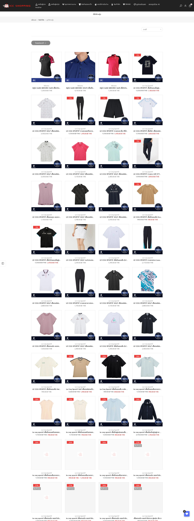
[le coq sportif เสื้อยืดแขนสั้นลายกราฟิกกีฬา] (147, 368)
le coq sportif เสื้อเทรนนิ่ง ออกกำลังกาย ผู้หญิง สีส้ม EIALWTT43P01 (58, 518)
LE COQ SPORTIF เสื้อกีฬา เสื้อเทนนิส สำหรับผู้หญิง (152, 131)
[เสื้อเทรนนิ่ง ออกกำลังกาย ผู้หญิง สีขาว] (147, 497)
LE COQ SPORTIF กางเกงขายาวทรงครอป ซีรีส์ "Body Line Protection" (92, 303)
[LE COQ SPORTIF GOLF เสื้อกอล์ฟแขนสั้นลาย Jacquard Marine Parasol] (46, 153)
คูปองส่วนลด (141, 4)
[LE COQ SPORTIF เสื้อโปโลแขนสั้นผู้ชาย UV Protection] (46, 239)
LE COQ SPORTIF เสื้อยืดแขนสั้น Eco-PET (148, 217)
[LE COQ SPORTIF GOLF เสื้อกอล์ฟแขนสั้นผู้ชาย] (147, 282)
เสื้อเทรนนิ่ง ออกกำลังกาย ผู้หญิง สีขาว (147, 518)
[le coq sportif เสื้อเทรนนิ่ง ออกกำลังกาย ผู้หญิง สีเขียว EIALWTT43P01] (147, 454)
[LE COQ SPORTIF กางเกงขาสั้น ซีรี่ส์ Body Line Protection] (114, 110)
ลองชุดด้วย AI (154, 4)
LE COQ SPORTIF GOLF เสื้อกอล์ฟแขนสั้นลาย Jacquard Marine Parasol (59, 174)
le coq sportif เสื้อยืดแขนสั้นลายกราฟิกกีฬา (149, 389)
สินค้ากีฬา (41, 20)
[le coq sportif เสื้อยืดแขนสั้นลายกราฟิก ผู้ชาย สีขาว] (80, 454)
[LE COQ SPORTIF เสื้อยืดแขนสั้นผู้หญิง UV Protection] (147, 67)
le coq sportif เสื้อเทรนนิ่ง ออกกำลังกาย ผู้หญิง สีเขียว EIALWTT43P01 (159, 475)
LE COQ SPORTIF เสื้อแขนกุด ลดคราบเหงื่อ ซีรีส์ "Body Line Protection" (59, 217)
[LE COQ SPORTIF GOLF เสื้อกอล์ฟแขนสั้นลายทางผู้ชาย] (114, 282)
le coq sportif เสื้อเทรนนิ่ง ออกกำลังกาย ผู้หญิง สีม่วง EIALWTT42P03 (126, 518)
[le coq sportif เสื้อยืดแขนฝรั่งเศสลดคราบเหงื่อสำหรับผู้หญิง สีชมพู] (46, 411)
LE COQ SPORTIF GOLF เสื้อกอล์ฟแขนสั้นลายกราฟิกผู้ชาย (87, 217)
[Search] (180, 5)
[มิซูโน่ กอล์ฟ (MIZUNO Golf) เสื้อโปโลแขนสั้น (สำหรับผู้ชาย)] (114, 67)
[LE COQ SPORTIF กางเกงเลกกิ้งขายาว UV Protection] (80, 110)
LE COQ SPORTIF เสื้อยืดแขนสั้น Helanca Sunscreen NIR (53, 389)
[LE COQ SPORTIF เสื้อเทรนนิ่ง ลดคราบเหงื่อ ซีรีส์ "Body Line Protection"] (46, 325)
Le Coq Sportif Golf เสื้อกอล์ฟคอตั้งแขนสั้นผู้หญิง (84, 389)
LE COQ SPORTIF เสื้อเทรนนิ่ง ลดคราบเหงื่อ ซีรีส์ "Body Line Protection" (59, 346)
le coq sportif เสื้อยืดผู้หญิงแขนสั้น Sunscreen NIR (119, 432)
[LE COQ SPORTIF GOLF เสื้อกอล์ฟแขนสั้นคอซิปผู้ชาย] (114, 153)
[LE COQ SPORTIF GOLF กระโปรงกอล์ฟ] (80, 239)
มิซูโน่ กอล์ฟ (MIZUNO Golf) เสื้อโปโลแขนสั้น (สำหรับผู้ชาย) (121, 88)
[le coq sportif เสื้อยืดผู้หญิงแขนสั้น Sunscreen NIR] (114, 411)
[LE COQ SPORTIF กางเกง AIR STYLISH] (147, 153)
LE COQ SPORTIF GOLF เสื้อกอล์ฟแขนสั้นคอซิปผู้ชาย (119, 174)
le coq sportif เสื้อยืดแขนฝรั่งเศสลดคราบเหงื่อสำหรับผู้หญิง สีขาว (90, 432)
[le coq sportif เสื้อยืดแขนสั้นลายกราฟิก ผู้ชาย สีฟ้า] (114, 454)
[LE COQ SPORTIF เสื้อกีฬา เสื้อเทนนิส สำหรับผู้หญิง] (147, 110)
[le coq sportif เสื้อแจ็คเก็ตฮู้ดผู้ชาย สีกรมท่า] (147, 411)
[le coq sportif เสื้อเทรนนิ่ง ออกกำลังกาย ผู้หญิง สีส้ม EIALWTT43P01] (46, 497)
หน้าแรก (33, 20)
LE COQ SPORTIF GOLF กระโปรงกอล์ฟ (80, 260)
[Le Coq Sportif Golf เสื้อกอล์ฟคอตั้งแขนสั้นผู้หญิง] (80, 368)
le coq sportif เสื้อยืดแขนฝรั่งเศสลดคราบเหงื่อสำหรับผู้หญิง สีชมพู (56, 432)
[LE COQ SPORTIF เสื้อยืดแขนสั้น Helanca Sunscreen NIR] (46, 368)
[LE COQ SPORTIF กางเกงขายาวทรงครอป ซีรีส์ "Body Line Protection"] (80, 282)
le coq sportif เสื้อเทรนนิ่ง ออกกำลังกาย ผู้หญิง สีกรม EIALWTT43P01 (92, 518)
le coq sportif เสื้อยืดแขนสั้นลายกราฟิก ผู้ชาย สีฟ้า (118, 475)
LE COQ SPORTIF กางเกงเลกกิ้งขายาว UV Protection (86, 131)
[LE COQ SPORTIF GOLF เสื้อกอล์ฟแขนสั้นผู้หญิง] (114, 196)
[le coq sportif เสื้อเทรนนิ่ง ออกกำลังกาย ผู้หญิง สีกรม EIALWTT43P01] (80, 497)
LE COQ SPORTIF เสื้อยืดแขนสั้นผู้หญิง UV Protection (153, 88)
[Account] (185, 5)
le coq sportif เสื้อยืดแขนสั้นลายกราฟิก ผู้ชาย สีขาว (85, 475)
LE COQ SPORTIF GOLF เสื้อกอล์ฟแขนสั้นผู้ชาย (150, 303)
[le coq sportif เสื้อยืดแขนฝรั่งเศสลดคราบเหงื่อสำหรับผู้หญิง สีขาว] (80, 411)
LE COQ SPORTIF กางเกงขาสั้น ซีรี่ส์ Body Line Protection (122, 131)
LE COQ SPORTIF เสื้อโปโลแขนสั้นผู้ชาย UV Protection (52, 260)
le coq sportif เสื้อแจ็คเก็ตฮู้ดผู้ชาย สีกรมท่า (149, 432)
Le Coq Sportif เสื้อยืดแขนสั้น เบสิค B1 (114, 389)
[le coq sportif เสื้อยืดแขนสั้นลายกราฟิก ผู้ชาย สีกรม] (46, 454)
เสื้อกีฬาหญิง (97, 14)
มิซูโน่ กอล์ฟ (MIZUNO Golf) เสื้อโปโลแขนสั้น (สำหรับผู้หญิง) (53, 88)
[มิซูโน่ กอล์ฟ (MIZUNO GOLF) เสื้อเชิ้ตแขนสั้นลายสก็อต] (80, 67)
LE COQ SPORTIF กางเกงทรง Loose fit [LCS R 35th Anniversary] (158, 260)
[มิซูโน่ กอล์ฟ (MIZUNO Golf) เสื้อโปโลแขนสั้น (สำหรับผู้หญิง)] (46, 67)
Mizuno (46, 85)
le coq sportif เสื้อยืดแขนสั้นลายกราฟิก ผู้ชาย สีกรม (51, 475)
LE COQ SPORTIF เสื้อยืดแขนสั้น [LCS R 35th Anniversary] (122, 260)
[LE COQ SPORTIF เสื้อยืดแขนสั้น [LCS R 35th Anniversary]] (114, 239)
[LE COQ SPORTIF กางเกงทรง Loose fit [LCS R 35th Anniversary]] (147, 239)
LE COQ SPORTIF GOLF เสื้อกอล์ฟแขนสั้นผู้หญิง (117, 217)
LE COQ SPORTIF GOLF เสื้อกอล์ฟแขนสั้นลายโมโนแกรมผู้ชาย (54, 131)
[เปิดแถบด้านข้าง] (3, 263)
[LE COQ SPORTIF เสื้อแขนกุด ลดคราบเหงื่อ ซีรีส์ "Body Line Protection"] (46, 196)
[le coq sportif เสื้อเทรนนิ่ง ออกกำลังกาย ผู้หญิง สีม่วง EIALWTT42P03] (114, 497)
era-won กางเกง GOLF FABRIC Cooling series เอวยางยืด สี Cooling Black (19, 511)
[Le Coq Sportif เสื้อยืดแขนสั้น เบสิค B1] (114, 368)
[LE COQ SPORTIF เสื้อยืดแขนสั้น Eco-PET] (147, 196)
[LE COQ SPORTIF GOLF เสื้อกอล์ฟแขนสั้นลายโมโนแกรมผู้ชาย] (46, 110)
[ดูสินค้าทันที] (41, 512)
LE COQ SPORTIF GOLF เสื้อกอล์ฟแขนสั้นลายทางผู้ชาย (120, 303)
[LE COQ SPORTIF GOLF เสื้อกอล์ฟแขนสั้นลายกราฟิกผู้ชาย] (80, 196)
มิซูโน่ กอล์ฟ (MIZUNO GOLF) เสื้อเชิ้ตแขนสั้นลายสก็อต (85, 88)
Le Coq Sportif (147, 85)
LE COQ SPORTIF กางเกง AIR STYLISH (148, 174)
